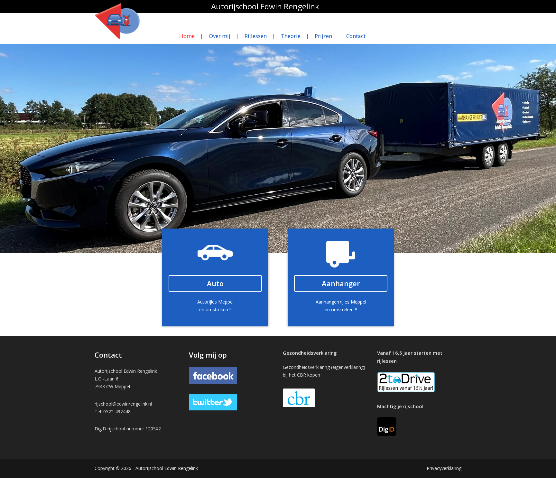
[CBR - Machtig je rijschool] (386, 426)
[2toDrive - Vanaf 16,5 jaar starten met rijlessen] (406, 382)
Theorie (291, 36)
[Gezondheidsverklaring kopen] (299, 398)
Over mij (219, 36)
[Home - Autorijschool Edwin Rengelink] (117, 21)
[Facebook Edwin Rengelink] (213, 375)
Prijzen (323, 36)
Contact (356, 36)
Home (187, 36)
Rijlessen (256, 36)
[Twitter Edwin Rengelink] (213, 401)
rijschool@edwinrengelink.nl (123, 404)
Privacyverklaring (444, 468)
